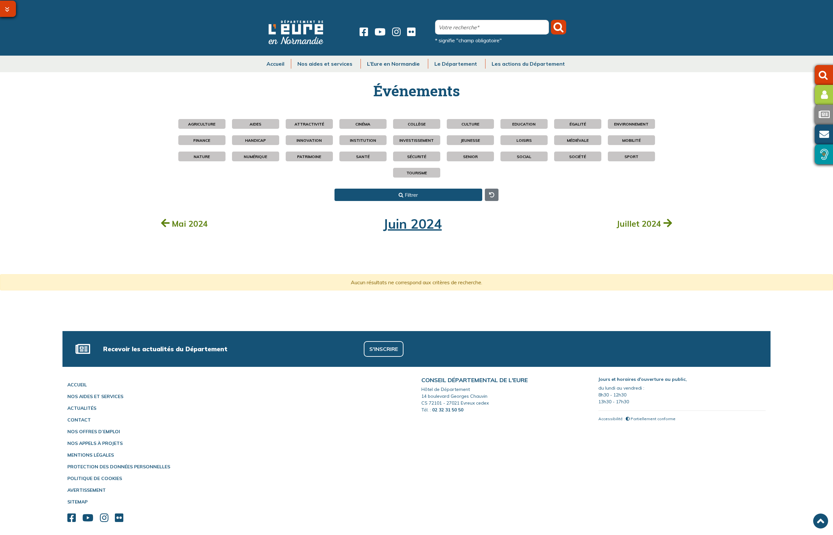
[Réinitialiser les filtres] (491, 195)
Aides (255, 124)
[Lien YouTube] (380, 32)
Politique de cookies (94, 478)
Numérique (255, 156)
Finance (201, 140)
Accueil (77, 385)
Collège (417, 124)
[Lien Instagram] (396, 32)
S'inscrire (383, 349)
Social (524, 156)
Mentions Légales (90, 455)
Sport (631, 156)
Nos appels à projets (95, 443)
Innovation (309, 140)
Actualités (81, 408)
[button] (820, 521)
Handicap (255, 140)
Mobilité (631, 140)
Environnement (631, 124)
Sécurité (416, 156)
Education (524, 124)
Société (577, 156)
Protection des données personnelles (118, 467)
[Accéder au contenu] (8, 9)
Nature (202, 156)
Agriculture (201, 124)
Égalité (577, 124)
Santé (363, 156)
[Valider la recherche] (558, 27)
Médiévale (578, 140)
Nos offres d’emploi (93, 432)
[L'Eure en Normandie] (296, 32)
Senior (470, 156)
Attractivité (309, 124)
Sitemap (77, 502)
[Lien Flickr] (411, 32)
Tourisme (416, 172)
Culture (470, 124)
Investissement (416, 140)
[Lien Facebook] (364, 32)
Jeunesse (470, 140)
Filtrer (410, 195)
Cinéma (362, 124)
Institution (363, 140)
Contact (79, 420)
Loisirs (524, 140)
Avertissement (86, 490)
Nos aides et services (95, 396)
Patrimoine (309, 156)
